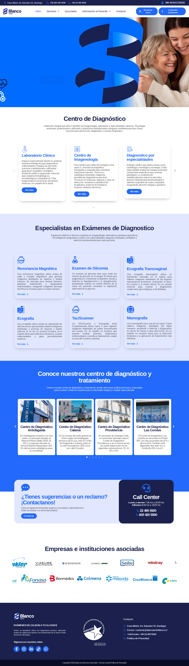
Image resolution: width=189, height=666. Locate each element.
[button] (14, 170)
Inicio (38, 11)
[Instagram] (24, 649)
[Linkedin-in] (31, 649)
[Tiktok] (38, 649)
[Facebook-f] (17, 649)
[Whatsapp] (46, 649)
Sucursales (71, 11)
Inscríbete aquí (51, 73)
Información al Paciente (95, 11)
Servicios (51, 11)
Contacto (121, 11)
